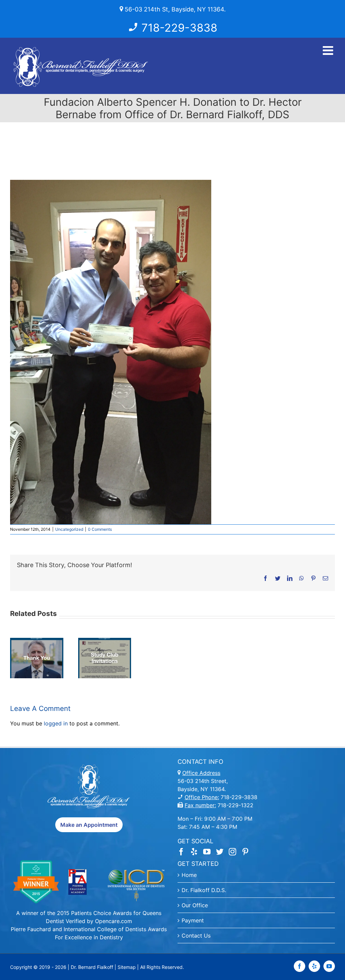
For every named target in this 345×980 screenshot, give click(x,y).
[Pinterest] (245, 851)
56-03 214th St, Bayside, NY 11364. (174, 9)
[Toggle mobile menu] (329, 50)
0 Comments (100, 529)
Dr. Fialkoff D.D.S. (204, 890)
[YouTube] (207, 851)
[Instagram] (232, 851)
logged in (56, 723)
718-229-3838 (179, 27)
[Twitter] (219, 851)
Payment (193, 920)
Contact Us (196, 935)
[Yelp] (194, 851)
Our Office (195, 905)
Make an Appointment (89, 824)
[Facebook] (181, 851)
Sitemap (127, 967)
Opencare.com (113, 921)
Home (189, 875)
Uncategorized (69, 529)
